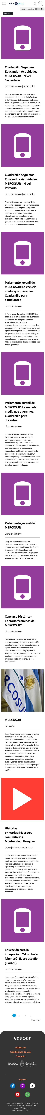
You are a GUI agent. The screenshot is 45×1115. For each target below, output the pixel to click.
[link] (40, 3)
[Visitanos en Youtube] (17, 1094)
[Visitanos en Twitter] (32, 1086)
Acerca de (20, 1047)
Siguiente (36, 1020)
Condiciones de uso (20, 1051)
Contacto (20, 1056)
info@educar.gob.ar (28, 1110)
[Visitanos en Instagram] (22, 1086)
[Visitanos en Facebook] (12, 1086)
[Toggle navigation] (2, 1)
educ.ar (10, 1103)
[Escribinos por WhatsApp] (27, 1094)
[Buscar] (35, 4)
